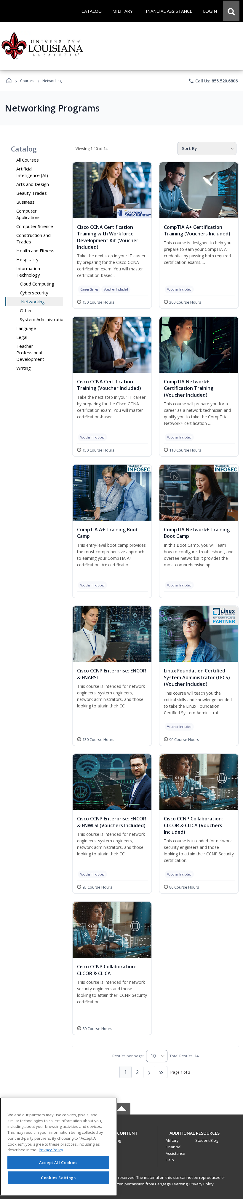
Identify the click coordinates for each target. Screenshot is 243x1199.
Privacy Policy (201, 1184)
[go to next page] (149, 1072)
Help (170, 1160)
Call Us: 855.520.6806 (213, 81)
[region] (58, 1146)
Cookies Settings (58, 1177)
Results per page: (128, 1055)
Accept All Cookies (58, 1162)
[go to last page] (161, 1072)
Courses (27, 80)
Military (172, 1140)
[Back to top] (121, 1136)
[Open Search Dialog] (231, 11)
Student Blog (206, 1140)
